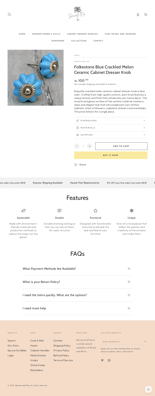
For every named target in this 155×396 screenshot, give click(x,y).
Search (12, 340)
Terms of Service (63, 360)
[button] (9, 14)
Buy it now (110, 155)
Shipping (91, 84)
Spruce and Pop (81, 61)
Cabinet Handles (39, 350)
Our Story (13, 345)
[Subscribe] (145, 341)
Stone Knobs (37, 365)
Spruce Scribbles (17, 350)
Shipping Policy (62, 345)
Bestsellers (36, 370)
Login (11, 355)
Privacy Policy (61, 350)
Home (76, 55)
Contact (58, 340)
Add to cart (121, 146)
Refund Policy (61, 355)
